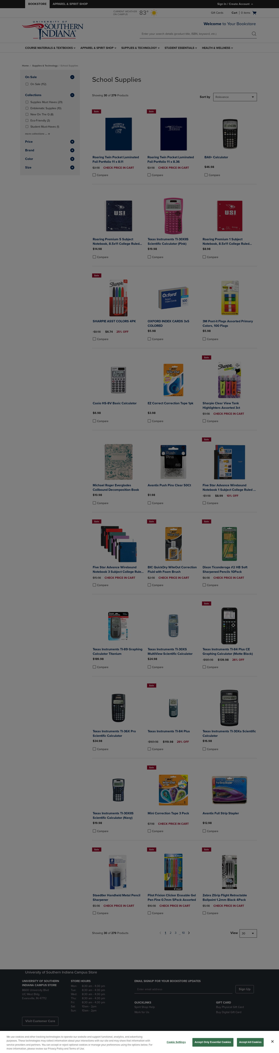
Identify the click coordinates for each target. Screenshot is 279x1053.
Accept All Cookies (250, 1042)
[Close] (272, 1041)
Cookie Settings (176, 1042)
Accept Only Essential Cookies (213, 1042)
